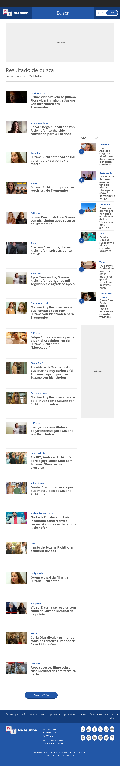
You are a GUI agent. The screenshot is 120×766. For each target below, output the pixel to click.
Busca (63, 13)
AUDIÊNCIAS (57, 714)
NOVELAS (33, 714)
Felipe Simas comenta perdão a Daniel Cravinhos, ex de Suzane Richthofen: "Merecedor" (53, 342)
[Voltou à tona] (16, 487)
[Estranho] (16, 157)
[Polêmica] (16, 217)
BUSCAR (112, 13)
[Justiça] (16, 187)
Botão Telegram (83, 740)
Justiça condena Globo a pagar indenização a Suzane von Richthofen (52, 430)
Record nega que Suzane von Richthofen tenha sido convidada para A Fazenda (53, 130)
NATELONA (102, 714)
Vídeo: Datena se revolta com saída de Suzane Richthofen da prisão (53, 610)
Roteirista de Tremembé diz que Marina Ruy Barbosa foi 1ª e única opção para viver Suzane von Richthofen (52, 372)
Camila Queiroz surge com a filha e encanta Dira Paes (106, 244)
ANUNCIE (48, 735)
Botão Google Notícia (88, 740)
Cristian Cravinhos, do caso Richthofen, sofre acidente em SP (51, 250)
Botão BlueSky (106, 740)
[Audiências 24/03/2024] (16, 517)
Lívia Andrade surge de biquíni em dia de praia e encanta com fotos (106, 156)
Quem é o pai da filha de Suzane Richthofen (49, 579)
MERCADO (82, 714)
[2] (88, 175)
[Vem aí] (16, 637)
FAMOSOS (44, 714)
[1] (88, 146)
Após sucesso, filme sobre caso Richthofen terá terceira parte (53, 670)
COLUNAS (70, 714)
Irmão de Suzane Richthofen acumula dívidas (52, 549)
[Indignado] (16, 607)
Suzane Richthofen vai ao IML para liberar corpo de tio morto (53, 160)
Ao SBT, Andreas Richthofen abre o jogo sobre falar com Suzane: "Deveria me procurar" (52, 462)
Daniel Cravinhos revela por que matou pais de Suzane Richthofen (52, 490)
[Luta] (16, 547)
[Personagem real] (16, 307)
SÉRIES (92, 714)
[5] (88, 264)
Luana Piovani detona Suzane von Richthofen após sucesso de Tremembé (53, 220)
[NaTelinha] (15, 12)
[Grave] (16, 247)
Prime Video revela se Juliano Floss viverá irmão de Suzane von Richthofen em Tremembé (53, 102)
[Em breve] (16, 667)
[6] (88, 296)
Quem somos (50, 729)
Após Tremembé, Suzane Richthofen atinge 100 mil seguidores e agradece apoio (53, 280)
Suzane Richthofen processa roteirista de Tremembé (52, 189)
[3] (88, 207)
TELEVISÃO (21, 714)
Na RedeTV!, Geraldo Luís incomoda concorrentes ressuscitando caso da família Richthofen (53, 522)
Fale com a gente (53, 740)
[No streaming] (16, 97)
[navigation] (37, 12)
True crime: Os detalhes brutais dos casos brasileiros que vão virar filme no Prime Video (106, 276)
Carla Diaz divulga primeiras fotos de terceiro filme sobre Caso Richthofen (53, 640)
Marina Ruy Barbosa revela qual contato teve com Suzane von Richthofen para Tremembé (52, 312)
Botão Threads (112, 740)
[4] (88, 236)
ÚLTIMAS (10, 714)
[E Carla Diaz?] (16, 367)
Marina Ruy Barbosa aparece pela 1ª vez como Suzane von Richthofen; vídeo (53, 400)
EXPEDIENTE (49, 732)
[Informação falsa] (16, 127)
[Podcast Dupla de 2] (100, 738)
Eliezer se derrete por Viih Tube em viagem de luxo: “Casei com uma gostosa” (106, 218)
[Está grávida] (16, 577)
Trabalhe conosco (54, 743)
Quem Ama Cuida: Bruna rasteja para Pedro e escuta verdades (106, 309)
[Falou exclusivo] (16, 457)
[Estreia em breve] (16, 397)
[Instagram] (16, 277)
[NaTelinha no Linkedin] (94, 738)
